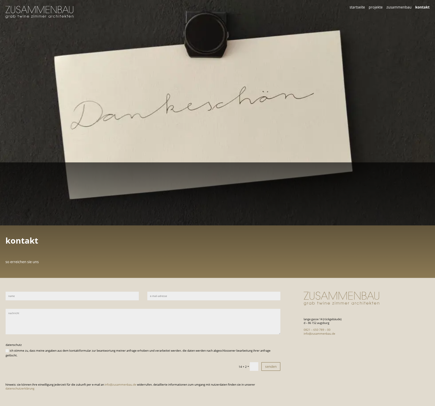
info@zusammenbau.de (120, 384)
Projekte (376, 8)
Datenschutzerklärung (19, 388)
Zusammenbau (399, 8)
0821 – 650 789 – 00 (317, 330)
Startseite (357, 8)
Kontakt (422, 8)
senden (271, 366)
